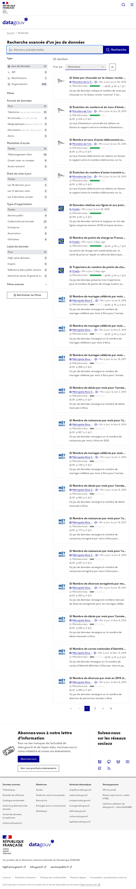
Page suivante (103, 708)
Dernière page (111, 708)
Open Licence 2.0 (88, 884)
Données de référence (13, 795)
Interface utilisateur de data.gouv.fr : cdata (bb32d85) (117, 805)
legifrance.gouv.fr (13, 867)
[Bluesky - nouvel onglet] (118, 761)
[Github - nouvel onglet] (99, 768)
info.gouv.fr (36, 867)
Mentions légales (78, 877)
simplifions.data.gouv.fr (80, 789)
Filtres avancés (15, 284)
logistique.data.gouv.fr (80, 821)
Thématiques (9, 789)
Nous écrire (41, 800)
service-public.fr (60, 867)
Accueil (10, 32)
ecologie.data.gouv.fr (79, 805)
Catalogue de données (13, 800)
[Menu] (132, 4)
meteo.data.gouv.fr (78, 795)
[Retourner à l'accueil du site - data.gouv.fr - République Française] (41, 845)
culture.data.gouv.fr (78, 816)
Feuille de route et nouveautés (50, 795)
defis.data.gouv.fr (77, 811)
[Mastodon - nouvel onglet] (109, 761)
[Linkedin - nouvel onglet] (99, 761)
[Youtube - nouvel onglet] (127, 761)
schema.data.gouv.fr (12, 823)
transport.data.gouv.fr (80, 800)
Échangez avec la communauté (51, 805)
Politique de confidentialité (53, 877)
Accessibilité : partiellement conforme (108, 877)
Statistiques (41, 811)
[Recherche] (123, 4)
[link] (112, 67)
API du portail (109, 789)
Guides (39, 789)
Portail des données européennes (12, 816)
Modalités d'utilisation (25, 877)
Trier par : (58, 67)
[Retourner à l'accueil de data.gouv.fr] (15, 22)
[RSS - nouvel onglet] (109, 768)
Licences (7, 877)
